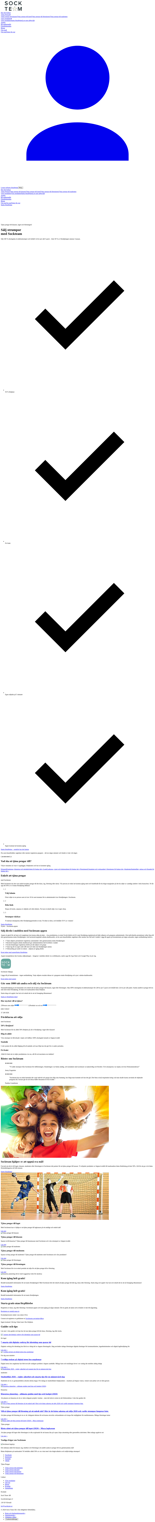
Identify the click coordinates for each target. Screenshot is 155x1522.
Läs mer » (4, 1350)
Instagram (8, 1457)
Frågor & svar (10, 32)
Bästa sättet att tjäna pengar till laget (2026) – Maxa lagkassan (28, 1428)
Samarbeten (9, 1488)
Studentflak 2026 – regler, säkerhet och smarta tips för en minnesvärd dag (33, 1377)
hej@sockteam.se (6, 1506)
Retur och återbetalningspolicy (15, 1513)
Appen (3, 22)
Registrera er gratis (7, 1311)
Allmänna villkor (10, 1517)
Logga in (16, 1311)
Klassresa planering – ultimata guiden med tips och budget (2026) (29, 1394)
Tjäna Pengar (6, 15)
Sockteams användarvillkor (35, 1318)
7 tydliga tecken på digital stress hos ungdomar (21, 1359)
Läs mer (3, 1231)
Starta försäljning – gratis (9, 849)
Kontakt (7, 1486)
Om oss (4, 30)
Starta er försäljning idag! (9, 997)
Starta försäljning (16, 20)
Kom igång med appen (8, 952)
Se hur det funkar (23, 849)
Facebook (8, 1455)
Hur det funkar (6, 13)
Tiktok (7, 1461)
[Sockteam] (14, 11)
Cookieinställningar (11, 1519)
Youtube (8, 1459)
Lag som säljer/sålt (28, 20)
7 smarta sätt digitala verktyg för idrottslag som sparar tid (26, 1342)
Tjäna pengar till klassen (9, 16)
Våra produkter (6, 18)
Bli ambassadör (6, 24)
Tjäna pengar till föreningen (40, 16)
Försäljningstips (6, 26)
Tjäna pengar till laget (24, 16)
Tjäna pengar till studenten (58, 16)
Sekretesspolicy (10, 1515)
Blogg (3, 28)
